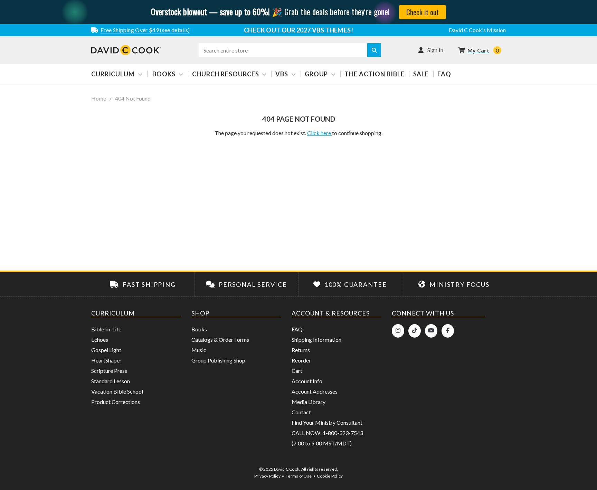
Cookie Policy (330, 476)
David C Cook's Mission (477, 30)
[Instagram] (398, 331)
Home (98, 98)
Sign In (435, 50)
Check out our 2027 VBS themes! (298, 30)
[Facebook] (448, 331)
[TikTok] (414, 331)
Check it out (422, 12)
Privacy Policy (267, 476)
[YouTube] (431, 331)
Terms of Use (299, 476)
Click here (319, 133)
